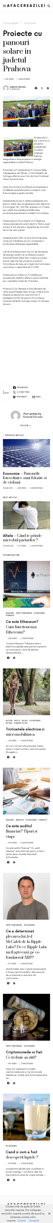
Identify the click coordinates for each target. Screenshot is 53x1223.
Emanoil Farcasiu (18, 87)
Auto (17, 721)
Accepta (34, 1220)
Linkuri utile (21, 723)
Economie (29, 23)
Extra (9, 723)
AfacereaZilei (26, 6)
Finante (10, 615)
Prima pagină (10, 23)
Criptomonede (24, 613)
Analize (20, 820)
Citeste (21, 1220)
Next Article (10, 497)
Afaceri (10, 613)
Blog (25, 721)
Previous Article (14, 435)
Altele (9, 721)
